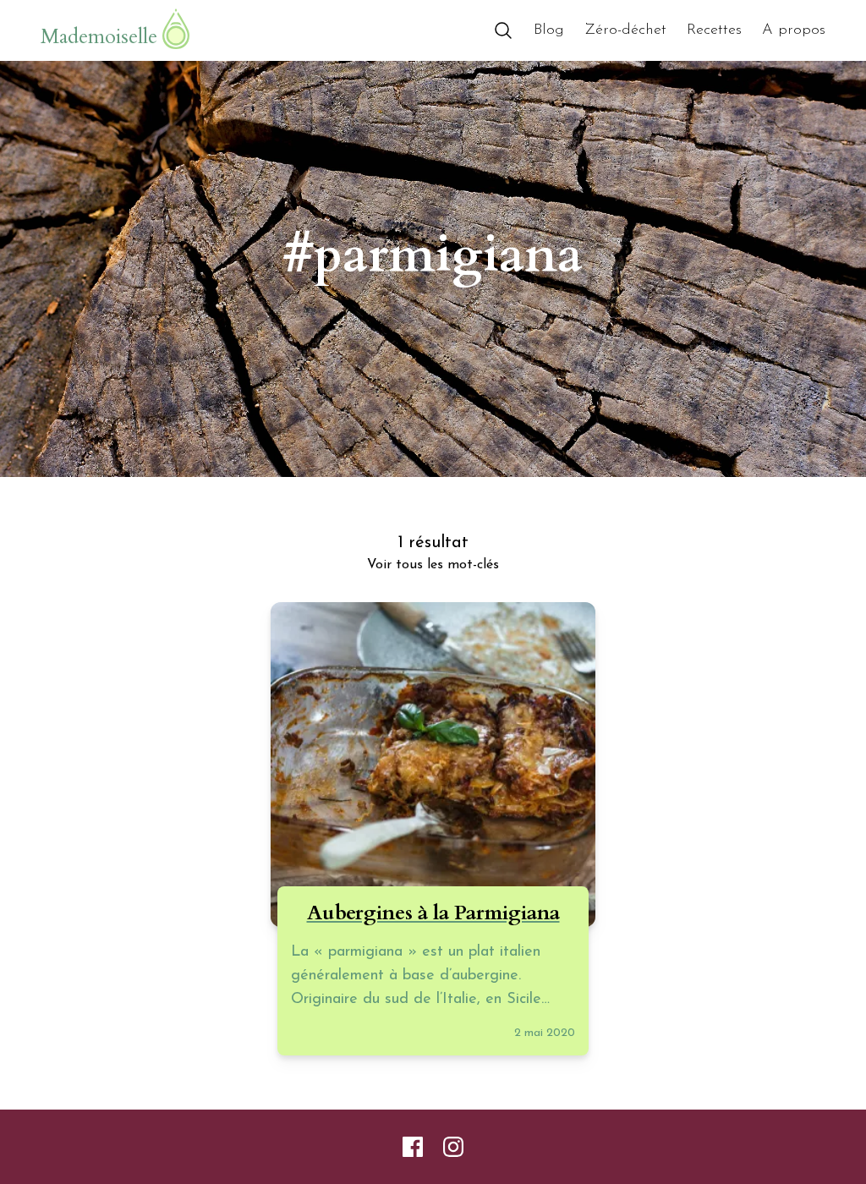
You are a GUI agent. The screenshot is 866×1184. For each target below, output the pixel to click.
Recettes (714, 30)
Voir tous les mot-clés (433, 565)
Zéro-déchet (625, 30)
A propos (793, 30)
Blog (549, 30)
